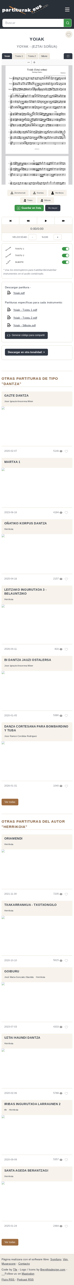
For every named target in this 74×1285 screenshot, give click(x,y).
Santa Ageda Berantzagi (26, 1170)
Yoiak (7, 56)
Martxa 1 (12, 462)
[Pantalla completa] (68, 56)
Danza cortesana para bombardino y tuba (36, 728)
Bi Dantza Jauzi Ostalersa (27, 660)
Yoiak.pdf (19, 293)
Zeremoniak (19, 193)
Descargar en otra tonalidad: (25, 352)
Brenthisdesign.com (52, 1269)
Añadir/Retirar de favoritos (68, 34)
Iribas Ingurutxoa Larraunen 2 (32, 1104)
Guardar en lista (31, 207)
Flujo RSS (8, 1279)
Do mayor (52, 208)
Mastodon (28, 1273)
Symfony (55, 1259)
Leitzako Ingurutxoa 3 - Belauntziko (25, 591)
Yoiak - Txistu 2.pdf (25, 317)
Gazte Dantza (16, 395)
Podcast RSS (25, 1279)
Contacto (24, 1263)
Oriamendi (13, 838)
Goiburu (11, 971)
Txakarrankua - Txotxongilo (30, 904)
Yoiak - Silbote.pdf (24, 325)
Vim (65, 1259)
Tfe (15, 1269)
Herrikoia (59, 193)
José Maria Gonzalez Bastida (19, 977)
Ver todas (10, 801)
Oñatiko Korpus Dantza (25, 523)
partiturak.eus (25, 9)
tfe (5, 1110)
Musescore (9, 1263)
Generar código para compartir (28, 335)
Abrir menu (67, 9)
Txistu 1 (19, 56)
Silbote (44, 56)
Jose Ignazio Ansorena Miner (18, 401)
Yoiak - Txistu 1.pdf (25, 309)
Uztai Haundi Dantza (22, 1037)
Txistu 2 (32, 56)
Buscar (67, 23)
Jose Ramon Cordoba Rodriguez (20, 736)
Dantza (40, 193)
